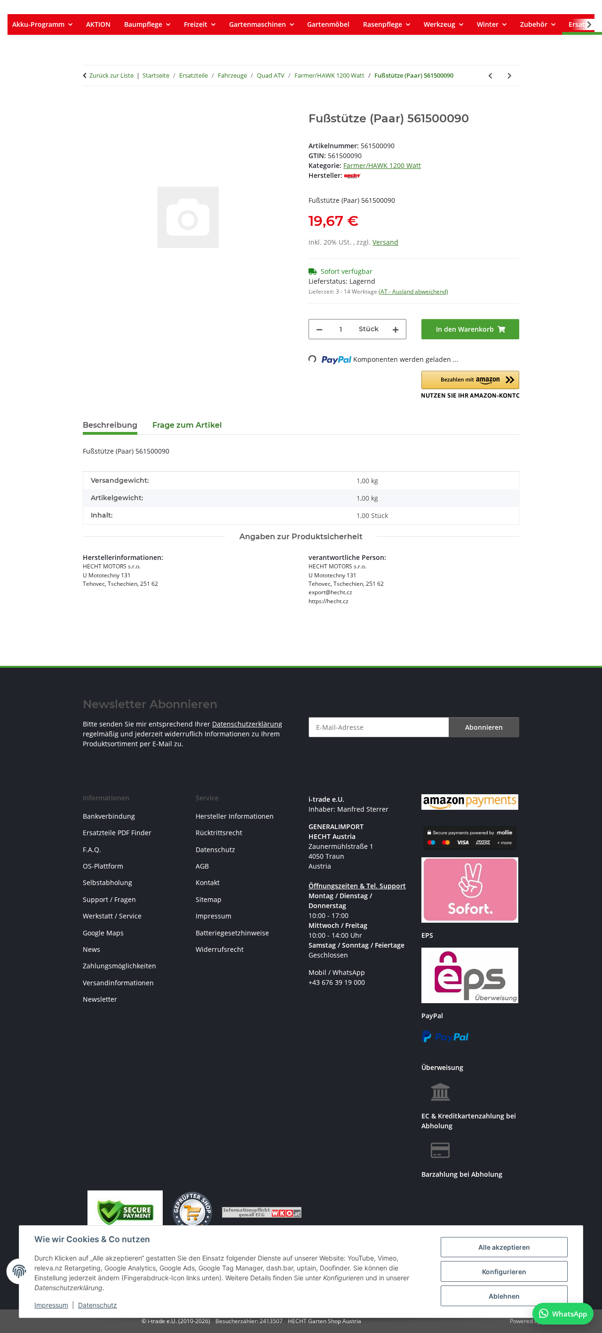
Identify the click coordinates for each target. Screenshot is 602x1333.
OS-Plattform (103, 866)
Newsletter (100, 999)
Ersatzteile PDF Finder (117, 832)
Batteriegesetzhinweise (232, 932)
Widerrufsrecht (220, 949)
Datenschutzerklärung (247, 723)
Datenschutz (97, 1305)
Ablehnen (504, 1296)
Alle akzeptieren (504, 1247)
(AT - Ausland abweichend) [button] (413, 291)
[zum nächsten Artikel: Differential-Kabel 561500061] (509, 75)
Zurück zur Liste (111, 75)
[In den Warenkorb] (90, 107)
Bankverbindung (109, 816)
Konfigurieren (504, 1272)
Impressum (51, 1305)
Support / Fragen (109, 899)
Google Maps (103, 932)
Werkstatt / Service (112, 915)
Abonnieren (484, 727)
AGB (202, 866)
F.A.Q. (92, 849)
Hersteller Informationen (235, 816)
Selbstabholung (107, 882)
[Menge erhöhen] (395, 329)
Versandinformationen (118, 982)
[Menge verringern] (319, 329)
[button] (583, 24)
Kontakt (208, 882)
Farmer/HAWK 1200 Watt (382, 165)
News (91, 949)
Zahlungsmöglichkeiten (119, 965)
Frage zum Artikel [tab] (187, 425)
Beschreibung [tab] (110, 425)
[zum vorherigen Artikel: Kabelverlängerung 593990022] (490, 75)
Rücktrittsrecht (219, 832)
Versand (385, 242)
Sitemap (209, 899)
